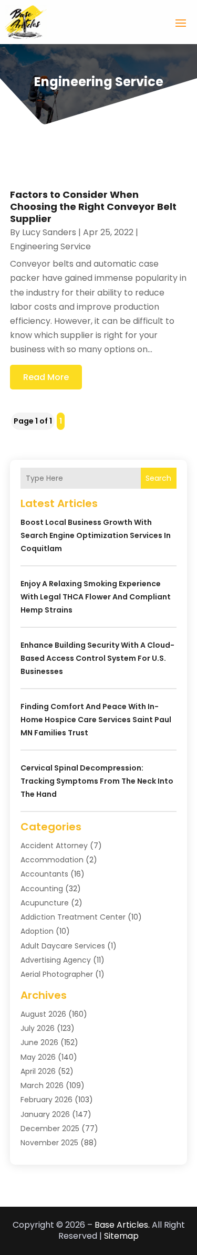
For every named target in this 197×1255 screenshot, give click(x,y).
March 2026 (42, 1085)
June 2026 (39, 1042)
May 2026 (38, 1057)
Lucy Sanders (49, 232)
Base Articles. (122, 1225)
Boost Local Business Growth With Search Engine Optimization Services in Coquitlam (95, 535)
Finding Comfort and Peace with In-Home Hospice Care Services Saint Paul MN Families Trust (95, 719)
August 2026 (43, 1014)
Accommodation (52, 860)
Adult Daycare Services (62, 946)
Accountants (44, 874)
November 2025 (49, 1142)
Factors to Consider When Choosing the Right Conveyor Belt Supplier (93, 207)
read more (46, 377)
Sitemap (121, 1236)
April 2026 (38, 1071)
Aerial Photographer (56, 974)
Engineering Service (50, 246)
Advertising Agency (55, 960)
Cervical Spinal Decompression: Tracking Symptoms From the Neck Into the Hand (96, 781)
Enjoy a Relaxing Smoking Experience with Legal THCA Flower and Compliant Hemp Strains (95, 596)
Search (158, 478)
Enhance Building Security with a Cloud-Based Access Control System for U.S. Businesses (97, 658)
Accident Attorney (54, 845)
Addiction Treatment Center (73, 917)
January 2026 (45, 1114)
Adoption (37, 931)
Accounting (41, 888)
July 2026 (37, 1028)
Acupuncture (44, 903)
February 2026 (46, 1099)
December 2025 (49, 1128)
